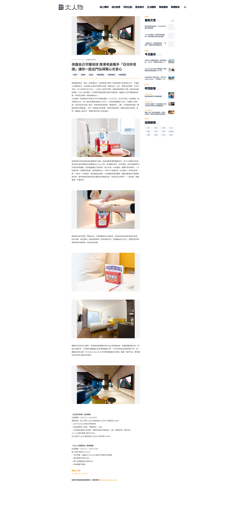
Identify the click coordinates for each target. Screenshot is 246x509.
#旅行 (75, 74)
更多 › (172, 21)
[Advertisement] (106, 494)
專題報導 (175, 6)
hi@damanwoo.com (108, 480)
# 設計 (155, 128)
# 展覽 (155, 135)
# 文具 (163, 135)
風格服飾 (163, 6)
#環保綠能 (100, 74)
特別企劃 (127, 6)
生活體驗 (151, 6)
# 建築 (163, 128)
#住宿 (91, 74)
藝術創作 (139, 6)
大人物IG (84, 473)
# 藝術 (163, 131)
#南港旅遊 (122, 74)
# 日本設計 (171, 131)
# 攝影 (170, 135)
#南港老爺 (111, 74)
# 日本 (148, 128)
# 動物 (148, 131)
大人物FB (75, 473)
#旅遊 (83, 74)
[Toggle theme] (185, 7)
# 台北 (170, 128)
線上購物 (104, 6)
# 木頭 (155, 131)
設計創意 (116, 6)
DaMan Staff (91, 60)
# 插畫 (148, 135)
